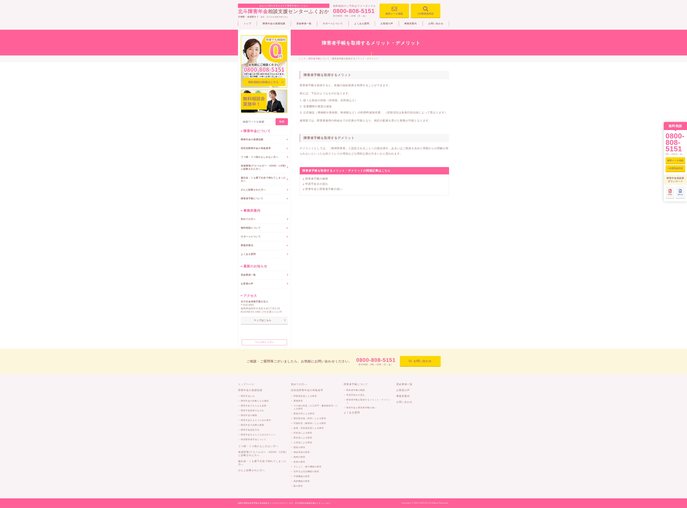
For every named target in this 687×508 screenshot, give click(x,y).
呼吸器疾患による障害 (305, 396)
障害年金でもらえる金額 (253, 405)
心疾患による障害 (303, 442)
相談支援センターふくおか (283, 9)
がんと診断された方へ (253, 189)
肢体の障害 (299, 462)
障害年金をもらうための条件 (256, 420)
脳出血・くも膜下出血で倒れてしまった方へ (263, 179)
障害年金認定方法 (250, 430)
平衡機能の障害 (302, 476)
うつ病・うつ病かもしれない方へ (259, 157)
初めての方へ (248, 219)
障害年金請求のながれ (252, 410)
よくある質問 (361, 23)
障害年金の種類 (249, 415)
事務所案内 (410, 23)
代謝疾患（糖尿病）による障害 (310, 423)
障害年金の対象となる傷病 (255, 401)
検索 (281, 121)
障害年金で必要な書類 (252, 425)
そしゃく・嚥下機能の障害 (307, 466)
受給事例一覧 (303, 23)
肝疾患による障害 (303, 433)
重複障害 (298, 401)
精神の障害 (299, 457)
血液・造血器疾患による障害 (309, 428)
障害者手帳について (356, 384)
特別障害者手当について (253, 439)
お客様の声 (387, 23)
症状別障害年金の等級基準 (307, 390)
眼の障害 (298, 486)
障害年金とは (248, 396)
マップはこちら (262, 320)
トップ (247, 23)
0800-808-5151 (354, 11)
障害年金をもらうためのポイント (258, 434)
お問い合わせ (435, 23)
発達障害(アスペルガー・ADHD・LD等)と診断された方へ (263, 167)
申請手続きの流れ (316, 183)
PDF (670, 195)
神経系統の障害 (302, 452)
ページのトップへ (264, 342)
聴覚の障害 (299, 447)
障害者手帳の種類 (316, 178)
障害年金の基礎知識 (274, 23)
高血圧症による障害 (304, 413)
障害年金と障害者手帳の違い (323, 188)
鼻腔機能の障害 (302, 481)
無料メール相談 (394, 13)
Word (680, 195)
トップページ (246, 384)
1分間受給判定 (425, 13)
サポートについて (333, 23)
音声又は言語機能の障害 (306, 471)
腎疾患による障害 (303, 437)
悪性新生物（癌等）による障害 (310, 418)
